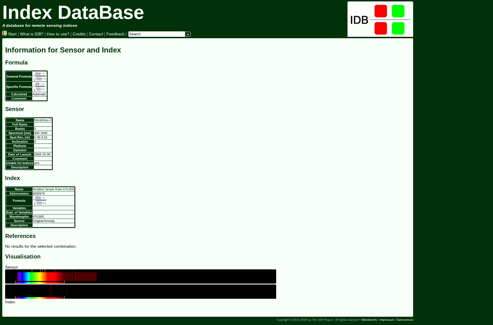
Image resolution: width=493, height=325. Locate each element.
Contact (96, 34)
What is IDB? (31, 34)
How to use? (58, 34)
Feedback (115, 34)
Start (12, 34)
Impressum (387, 319)
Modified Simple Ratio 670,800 (53, 189)
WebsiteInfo (369, 319)
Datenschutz (405, 319)
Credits (79, 34)
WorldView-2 (43, 120)
